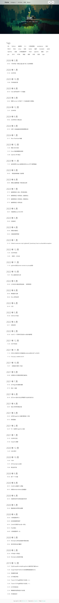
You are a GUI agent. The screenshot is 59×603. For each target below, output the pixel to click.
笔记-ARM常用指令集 (14, 407)
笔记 (47, 46)
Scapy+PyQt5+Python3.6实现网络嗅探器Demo (21, 570)
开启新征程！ (12, 594)
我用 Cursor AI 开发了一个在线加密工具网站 (20, 101)
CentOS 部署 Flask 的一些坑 (16, 524)
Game (30, 49)
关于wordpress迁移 (14, 464)
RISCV (9, 49)
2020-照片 (11, 451)
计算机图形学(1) (13, 517)
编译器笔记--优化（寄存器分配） (17, 192)
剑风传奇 (11, 325)
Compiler (41, 49)
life (8, 46)
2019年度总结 (12, 587)
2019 (13, 54)
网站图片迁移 (12, 293)
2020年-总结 (12, 438)
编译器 (20, 46)
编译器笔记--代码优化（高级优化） (18, 199)
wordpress (40, 46)
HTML (18, 54)
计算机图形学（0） (14, 531)
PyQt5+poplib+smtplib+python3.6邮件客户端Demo (22, 566)
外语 (34, 54)
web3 (48, 49)
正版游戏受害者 (13, 234)
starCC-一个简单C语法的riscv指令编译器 (19, 334)
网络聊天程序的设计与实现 (16, 590)
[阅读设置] (52, 2)
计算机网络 (32, 46)
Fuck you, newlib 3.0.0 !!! (15, 356)
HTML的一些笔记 (13, 553)
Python (14, 46)
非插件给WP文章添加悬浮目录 (17, 499)
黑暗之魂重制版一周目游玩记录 (17, 183)
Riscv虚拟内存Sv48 (14, 275)
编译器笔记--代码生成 (14, 202)
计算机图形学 (22, 51)
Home (7, 2)
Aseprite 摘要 (12, 442)
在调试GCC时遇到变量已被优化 (17, 375)
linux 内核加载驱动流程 (15, 151)
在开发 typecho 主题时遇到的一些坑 (18, 416)
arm (47, 51)
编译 (35, 49)
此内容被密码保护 (13, 521)
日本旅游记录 (12, 82)
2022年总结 (12, 252)
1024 (10, 460)
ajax (43, 54)
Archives (20, 2)
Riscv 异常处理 (13, 297)
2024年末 (11, 110)
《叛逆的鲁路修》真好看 (15, 173)
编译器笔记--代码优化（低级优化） (18, 195)
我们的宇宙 (12, 467)
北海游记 (11, 221)
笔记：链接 (12, 388)
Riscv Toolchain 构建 (14, 138)
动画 (16, 51)
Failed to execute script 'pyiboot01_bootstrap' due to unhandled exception (29, 243)
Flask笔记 (11, 528)
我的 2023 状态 (13, 148)
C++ (25, 46)
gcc (8, 54)
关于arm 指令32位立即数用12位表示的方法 (20, 397)
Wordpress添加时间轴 (15, 557)
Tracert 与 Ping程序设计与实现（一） (19, 583)
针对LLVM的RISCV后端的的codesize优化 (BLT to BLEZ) (23, 353)
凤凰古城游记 (12, 230)
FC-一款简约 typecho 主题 (16, 429)
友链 (25, 2)
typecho (36, 51)
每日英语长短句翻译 (14, 544)
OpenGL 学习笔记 (13, 154)
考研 (29, 54)
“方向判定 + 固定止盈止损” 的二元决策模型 (20, 63)
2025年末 (11, 73)
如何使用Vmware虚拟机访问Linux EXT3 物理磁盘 (22, 164)
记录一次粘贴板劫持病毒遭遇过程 (17, 129)
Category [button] (13, 2)
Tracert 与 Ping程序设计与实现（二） (19, 580)
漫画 (42, 51)
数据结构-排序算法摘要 (15, 508)
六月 (10, 306)
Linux (19, 49)
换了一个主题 (12, 476)
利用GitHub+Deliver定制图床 (16, 489)
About (28, 2)
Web (14, 49)
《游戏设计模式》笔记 (15, 366)
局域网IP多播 (12, 573)
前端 (24, 54)
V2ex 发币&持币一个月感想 (16, 91)
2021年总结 (12, 344)
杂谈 (25, 49)
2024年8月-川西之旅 (14, 120)
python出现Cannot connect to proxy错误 (20, 265)
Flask (30, 51)
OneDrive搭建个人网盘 (15, 486)
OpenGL (10, 51)
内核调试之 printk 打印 (15, 212)
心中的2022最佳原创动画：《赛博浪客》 (19, 284)
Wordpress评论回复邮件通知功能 (18, 541)
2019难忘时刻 (12, 576)
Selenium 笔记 (13, 315)
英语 (38, 54)
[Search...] (49, 2)
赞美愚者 (11, 419)
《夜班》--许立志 (13, 256)
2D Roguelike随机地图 (15, 384)
